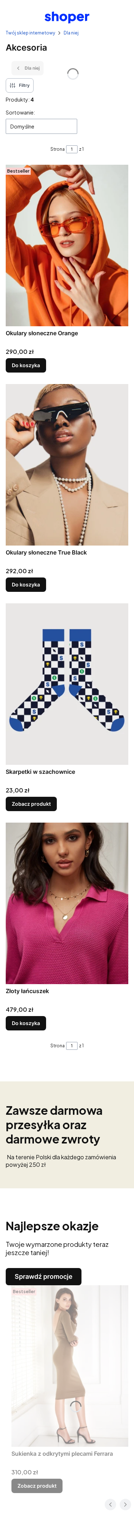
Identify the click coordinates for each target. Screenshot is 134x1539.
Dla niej (71, 33)
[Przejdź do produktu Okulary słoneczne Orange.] (67, 245)
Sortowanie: (20, 112)
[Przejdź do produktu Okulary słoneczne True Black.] (67, 465)
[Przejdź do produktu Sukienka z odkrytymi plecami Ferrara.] (69, 1366)
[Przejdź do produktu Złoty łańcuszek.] (67, 903)
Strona (57, 149)
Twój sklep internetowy (30, 33)
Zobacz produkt (31, 804)
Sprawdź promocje (44, 1276)
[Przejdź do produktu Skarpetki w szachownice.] (67, 684)
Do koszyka (26, 365)
